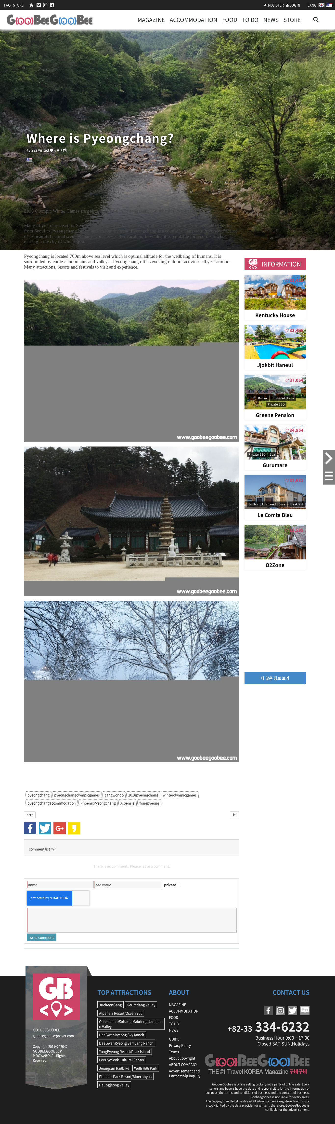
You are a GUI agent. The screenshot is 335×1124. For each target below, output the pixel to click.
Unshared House (283, 398)
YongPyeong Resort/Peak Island (124, 1051)
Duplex (262, 398)
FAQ (7, 4)
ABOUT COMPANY (183, 1064)
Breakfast (296, 504)
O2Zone (275, 565)
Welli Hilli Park (145, 1068)
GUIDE (174, 1038)
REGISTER (275, 4)
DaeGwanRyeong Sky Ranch (121, 1034)
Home (204, 181)
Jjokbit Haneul (275, 364)
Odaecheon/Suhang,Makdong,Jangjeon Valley (130, 1024)
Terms (174, 1051)
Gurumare (275, 465)
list (234, 815)
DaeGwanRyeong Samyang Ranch (126, 1043)
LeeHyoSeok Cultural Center (121, 1059)
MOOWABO (41, 1055)
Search (315, 16)
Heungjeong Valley (114, 1084)
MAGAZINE (151, 19)
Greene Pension (275, 415)
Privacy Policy (180, 1045)
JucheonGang (110, 1004)
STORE (18, 4)
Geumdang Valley (141, 1004)
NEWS (271, 19)
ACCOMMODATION (193, 19)
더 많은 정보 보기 (275, 678)
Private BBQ (276, 404)
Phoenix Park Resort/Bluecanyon (125, 1076)
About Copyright (182, 1058)
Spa (272, 454)
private (170, 884)
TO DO (250, 19)
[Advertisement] (275, 621)
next (30, 815)
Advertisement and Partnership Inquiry (184, 1073)
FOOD (229, 19)
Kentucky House (275, 315)
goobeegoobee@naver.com (53, 1035)
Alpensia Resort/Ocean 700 (120, 1013)
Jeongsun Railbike (114, 1068)
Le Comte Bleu (275, 514)
